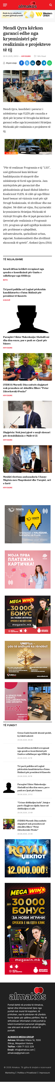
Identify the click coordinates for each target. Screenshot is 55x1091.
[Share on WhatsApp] (49, 63)
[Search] (50, 5)
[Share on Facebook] (21, 63)
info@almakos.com (24, 1049)
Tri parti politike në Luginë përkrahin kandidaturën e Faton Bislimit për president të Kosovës (24, 293)
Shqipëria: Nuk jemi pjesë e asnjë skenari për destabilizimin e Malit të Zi (26, 434)
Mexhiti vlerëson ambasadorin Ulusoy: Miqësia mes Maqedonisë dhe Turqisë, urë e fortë (27, 480)
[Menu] (5, 5)
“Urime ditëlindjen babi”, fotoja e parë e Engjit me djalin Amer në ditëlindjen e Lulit (33, 805)
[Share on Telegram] (44, 63)
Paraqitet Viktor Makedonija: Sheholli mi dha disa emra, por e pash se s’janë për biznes (26, 340)
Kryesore (26, 56)
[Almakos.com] (27, 5)
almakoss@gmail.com (18, 1053)
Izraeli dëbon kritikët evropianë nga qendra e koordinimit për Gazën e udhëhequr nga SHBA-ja (23, 272)
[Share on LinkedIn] (32, 63)
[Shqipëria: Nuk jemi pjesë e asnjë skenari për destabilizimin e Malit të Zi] (27, 414)
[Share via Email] (38, 63)
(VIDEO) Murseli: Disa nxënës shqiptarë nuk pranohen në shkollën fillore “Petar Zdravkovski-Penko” (25, 388)
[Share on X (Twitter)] (27, 63)
